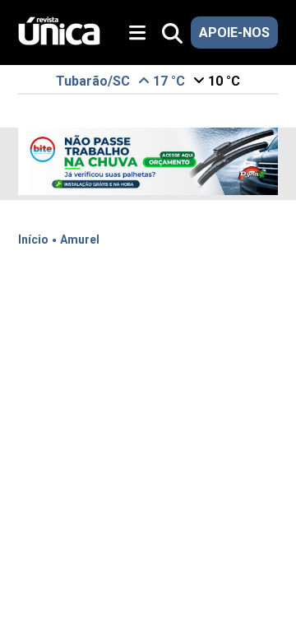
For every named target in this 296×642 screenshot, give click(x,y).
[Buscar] (172, 34)
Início (33, 239)
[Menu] (143, 33)
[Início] (59, 41)
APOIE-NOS (234, 32)
